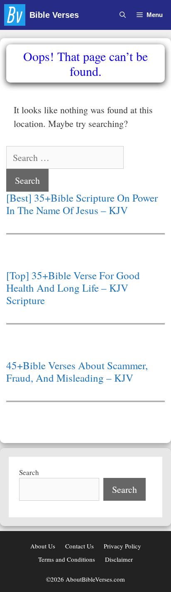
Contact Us (79, 546)
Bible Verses (54, 14)
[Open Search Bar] (122, 15)
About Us (42, 546)
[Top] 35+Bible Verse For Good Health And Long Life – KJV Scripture (73, 288)
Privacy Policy (122, 546)
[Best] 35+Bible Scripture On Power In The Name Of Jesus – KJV (82, 204)
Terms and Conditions (66, 559)
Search (29, 472)
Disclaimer (119, 559)
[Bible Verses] (16, 15)
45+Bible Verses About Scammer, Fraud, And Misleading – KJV (77, 371)
